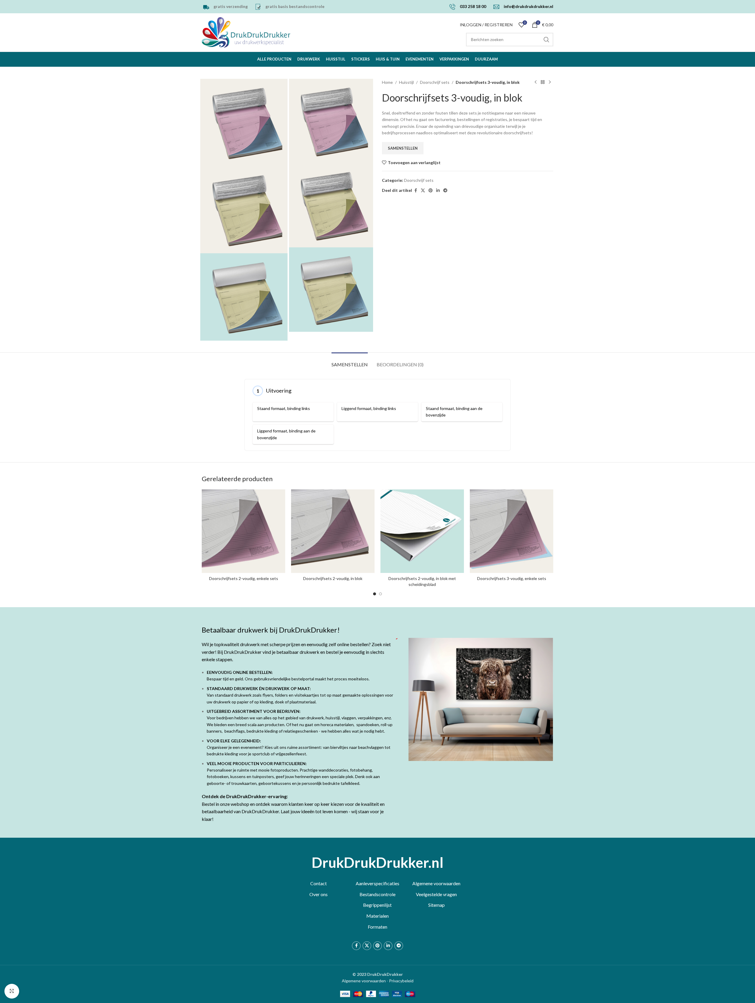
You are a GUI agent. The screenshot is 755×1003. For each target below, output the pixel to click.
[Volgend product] (549, 82)
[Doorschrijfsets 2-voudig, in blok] (333, 531)
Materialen (377, 916)
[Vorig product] (535, 82)
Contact (318, 883)
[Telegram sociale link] (445, 191)
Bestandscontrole (377, 894)
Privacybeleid (401, 980)
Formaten (377, 927)
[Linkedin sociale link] (437, 191)
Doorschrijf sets (434, 82)
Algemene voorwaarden (436, 883)
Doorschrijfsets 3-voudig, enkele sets (511, 578)
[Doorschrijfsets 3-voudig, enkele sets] (511, 531)
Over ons (318, 894)
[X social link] (423, 191)
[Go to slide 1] (374, 593)
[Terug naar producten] (542, 82)
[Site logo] (246, 32)
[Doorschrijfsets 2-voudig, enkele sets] (243, 531)
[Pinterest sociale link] (430, 191)
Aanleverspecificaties (377, 883)
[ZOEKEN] (546, 39)
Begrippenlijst (377, 905)
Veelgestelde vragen (436, 894)
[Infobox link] (225, 6)
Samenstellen (403, 148)
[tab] (349, 361)
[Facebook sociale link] (415, 191)
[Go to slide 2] (380, 593)
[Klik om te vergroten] (11, 991)
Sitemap (436, 905)
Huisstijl (406, 82)
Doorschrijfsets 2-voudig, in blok (332, 578)
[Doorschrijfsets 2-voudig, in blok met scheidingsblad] (422, 531)
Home (387, 82)
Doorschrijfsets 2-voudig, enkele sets (243, 578)
